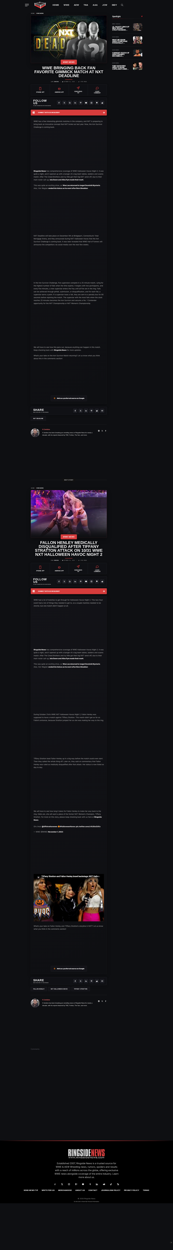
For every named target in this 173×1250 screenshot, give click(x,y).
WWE (66, 5)
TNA (86, 5)
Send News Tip (31, 1190)
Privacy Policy (131, 1190)
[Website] (99, 431)
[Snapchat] (97, 103)
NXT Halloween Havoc (59, 989)
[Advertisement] (49, 265)
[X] (64, 103)
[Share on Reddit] (97, 411)
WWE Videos (116, 23)
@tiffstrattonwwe (49, 827)
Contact (93, 1190)
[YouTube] (86, 103)
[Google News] (70, 103)
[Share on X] (80, 411)
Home (56, 5)
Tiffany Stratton (80, 989)
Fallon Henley (39, 989)
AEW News (115, 36)
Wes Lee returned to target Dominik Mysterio (81, 185)
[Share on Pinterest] (91, 411)
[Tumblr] (90, 1184)
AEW (76, 5)
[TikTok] (111, 1184)
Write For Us (48, 1190)
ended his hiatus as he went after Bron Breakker (68, 188)
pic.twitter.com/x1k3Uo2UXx (88, 827)
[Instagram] (91, 103)
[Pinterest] (80, 103)
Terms (146, 1190)
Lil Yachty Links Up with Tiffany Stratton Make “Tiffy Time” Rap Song (120, 28)
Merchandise (65, 1190)
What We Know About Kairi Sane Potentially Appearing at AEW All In (120, 41)
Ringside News (40, 171)
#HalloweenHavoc (67, 827)
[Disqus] (69, 1083)
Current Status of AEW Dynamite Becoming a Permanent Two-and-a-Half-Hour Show (120, 54)
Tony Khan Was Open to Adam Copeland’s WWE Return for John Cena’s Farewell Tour (119, 67)
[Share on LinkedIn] (86, 411)
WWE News (40, 13)
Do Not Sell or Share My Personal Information (86, 1201)
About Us (80, 1190)
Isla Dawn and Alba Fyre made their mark (66, 180)
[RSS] (118, 1184)
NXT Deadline (38, 418)
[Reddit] (102, 103)
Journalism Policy (110, 1190)
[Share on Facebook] (75, 411)
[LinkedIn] (75, 103)
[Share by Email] (102, 411)
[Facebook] (59, 103)
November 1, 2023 (55, 832)
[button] (122, 5)
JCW (104, 5)
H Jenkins (55, 81)
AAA (95, 5)
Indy (114, 5)
